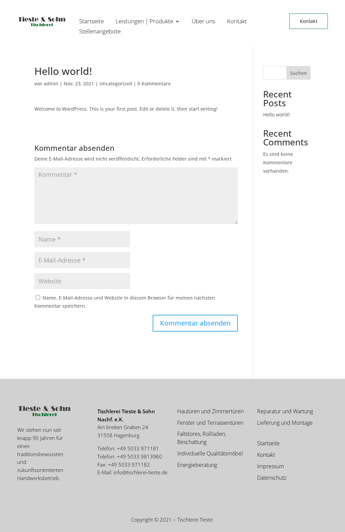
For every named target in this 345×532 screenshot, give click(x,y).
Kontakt (237, 22)
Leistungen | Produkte (144, 22)
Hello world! (276, 114)
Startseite (91, 22)
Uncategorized (115, 83)
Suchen (298, 73)
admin (51, 83)
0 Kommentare (154, 83)
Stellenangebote (100, 32)
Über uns (203, 22)
